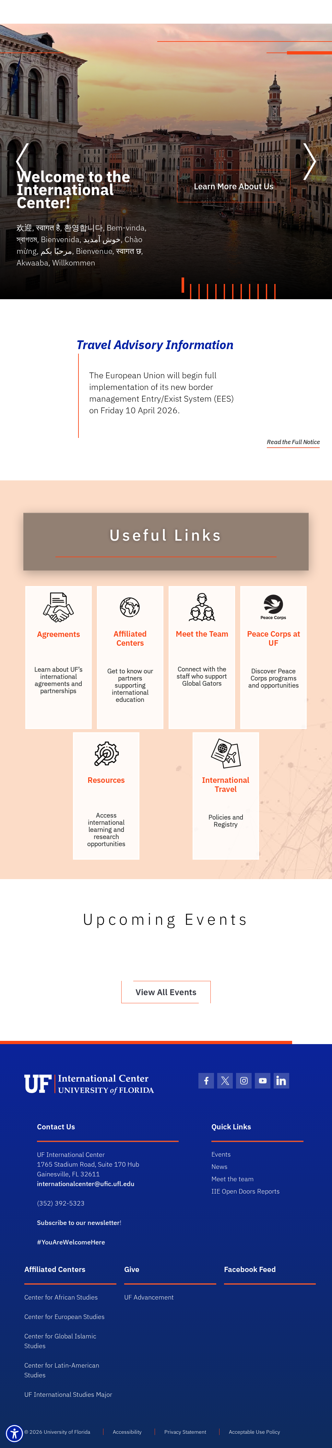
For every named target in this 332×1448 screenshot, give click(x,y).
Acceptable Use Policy (254, 1432)
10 (258, 291)
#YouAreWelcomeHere (71, 1242)
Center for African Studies (61, 1297)
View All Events (166, 991)
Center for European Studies (64, 1316)
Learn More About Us (234, 186)
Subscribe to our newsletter (78, 1222)
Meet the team (232, 1178)
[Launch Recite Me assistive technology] (14, 1433)
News (219, 1166)
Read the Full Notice (293, 442)
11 (267, 291)
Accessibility (127, 1432)
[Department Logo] (95, 1084)
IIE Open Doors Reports (245, 1191)
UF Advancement (149, 1297)
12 (275, 291)
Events (221, 1154)
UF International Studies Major (68, 1394)
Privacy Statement (185, 1432)
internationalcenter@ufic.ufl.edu (86, 1183)
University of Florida (67, 1432)
